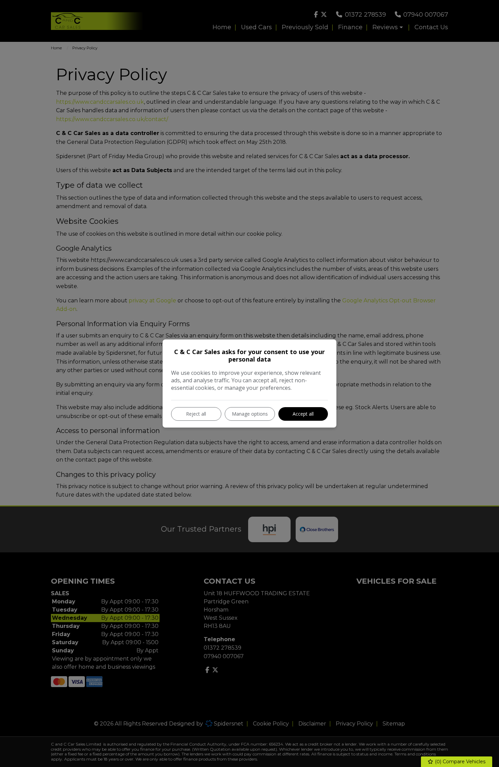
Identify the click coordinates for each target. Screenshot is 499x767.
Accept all (303, 414)
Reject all (196, 414)
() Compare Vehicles (459, 761)
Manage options (250, 414)
